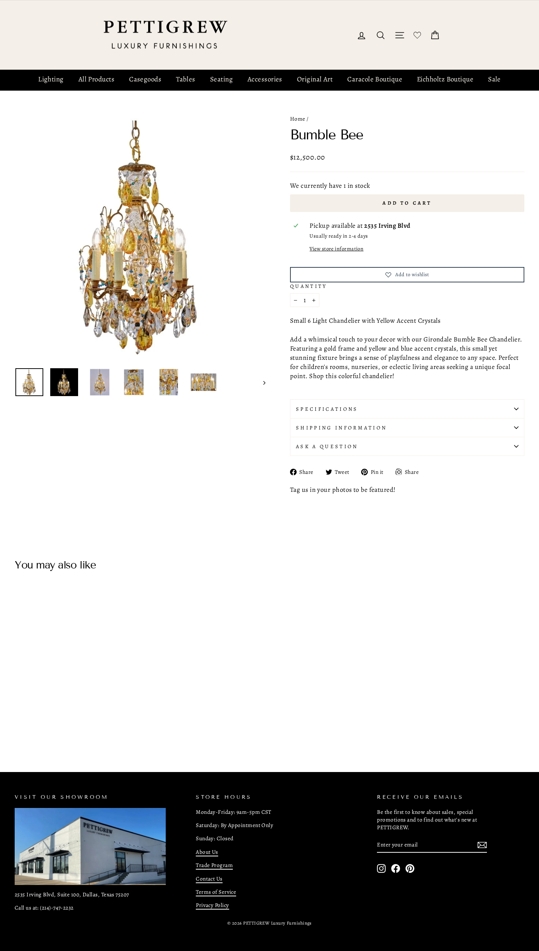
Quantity (308, 286)
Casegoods (145, 79)
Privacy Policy (212, 905)
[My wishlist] (417, 35)
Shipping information (341, 427)
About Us (207, 852)
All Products (96, 79)
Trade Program (214, 865)
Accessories (264, 79)
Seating (221, 79)
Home (297, 118)
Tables (185, 79)
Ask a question (327, 446)
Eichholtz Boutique (445, 79)
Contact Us (209, 878)
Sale (494, 79)
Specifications (327, 409)
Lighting (51, 79)
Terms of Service (216, 892)
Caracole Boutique (374, 79)
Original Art (315, 79)
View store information (336, 248)
